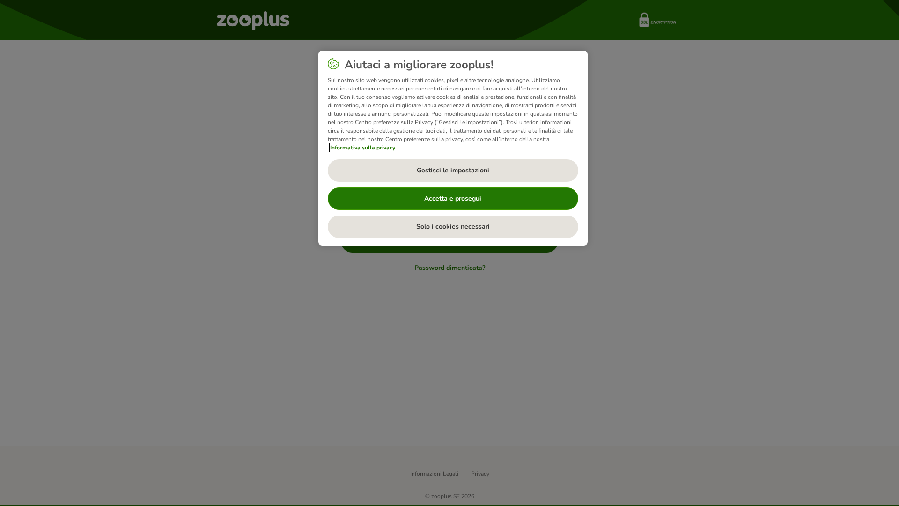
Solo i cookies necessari (453, 226)
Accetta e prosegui (452, 198)
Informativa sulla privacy (362, 147)
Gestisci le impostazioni (453, 170)
